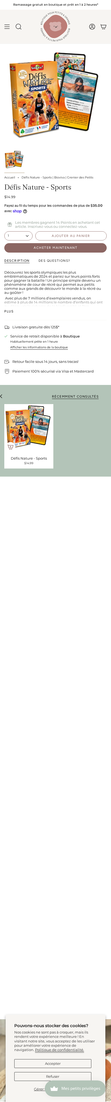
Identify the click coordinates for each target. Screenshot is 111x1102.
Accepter (53, 1064)
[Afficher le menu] (7, 27)
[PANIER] (103, 27)
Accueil (9, 177)
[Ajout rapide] (10, 447)
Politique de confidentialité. (59, 1050)
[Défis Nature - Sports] (28, 428)
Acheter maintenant (55, 248)
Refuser (52, 1077)
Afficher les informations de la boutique (39, 347)
